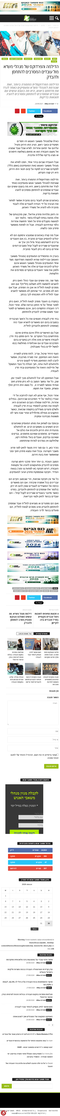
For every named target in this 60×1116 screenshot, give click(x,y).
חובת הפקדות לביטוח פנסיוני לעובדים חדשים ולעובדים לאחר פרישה (33, 679)
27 (20, 918)
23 (49, 918)
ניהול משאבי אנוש (15, 59)
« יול (34, 929)
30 (49, 923)
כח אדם (5, 59)
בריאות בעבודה (18, 588)
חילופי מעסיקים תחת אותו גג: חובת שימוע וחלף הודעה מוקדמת (51, 654)
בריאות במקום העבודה (32, 588)
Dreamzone (42, 1110)
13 (20, 907)
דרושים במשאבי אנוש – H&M (29, 1047)
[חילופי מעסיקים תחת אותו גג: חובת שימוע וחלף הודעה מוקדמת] (51, 644)
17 (41, 912)
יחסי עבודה (38, 59)
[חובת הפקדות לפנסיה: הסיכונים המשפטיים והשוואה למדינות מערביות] (51, 669)
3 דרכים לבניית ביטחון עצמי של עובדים (18, 1034)
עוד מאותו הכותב (24, 634)
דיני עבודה (28, 59)
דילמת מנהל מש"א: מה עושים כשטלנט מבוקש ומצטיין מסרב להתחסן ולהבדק (20, 618)
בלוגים (47, 59)
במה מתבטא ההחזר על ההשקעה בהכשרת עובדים (26, 1041)
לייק (12, 850)
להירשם (13, 868)
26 (27, 918)
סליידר (54, 61)
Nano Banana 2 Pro (45, 1034)
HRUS (18, 1110)
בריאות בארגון (46, 588)
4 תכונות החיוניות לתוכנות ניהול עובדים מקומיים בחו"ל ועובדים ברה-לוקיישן (47, 618)
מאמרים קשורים (41, 634)
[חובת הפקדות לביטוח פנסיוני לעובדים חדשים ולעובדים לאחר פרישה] (33, 669)
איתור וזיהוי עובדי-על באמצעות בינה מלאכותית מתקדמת (29, 959)
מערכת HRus (49, 104)
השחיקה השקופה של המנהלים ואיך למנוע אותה (33, 1016)
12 (27, 907)
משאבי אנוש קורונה (35, 591)
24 (41, 918)
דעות (54, 59)
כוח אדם (45, 591)
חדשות (49, 988)
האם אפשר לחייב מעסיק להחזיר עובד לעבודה (34, 654)
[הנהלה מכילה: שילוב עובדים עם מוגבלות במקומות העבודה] (15, 669)
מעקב (12, 856)
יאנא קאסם (48, 1047)
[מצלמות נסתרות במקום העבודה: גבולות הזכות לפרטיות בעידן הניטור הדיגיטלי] (15, 644)
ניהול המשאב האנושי (20, 591)
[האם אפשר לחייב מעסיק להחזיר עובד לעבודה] (33, 644)
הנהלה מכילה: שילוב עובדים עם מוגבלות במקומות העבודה (16, 679)
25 (34, 918)
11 (34, 907)
